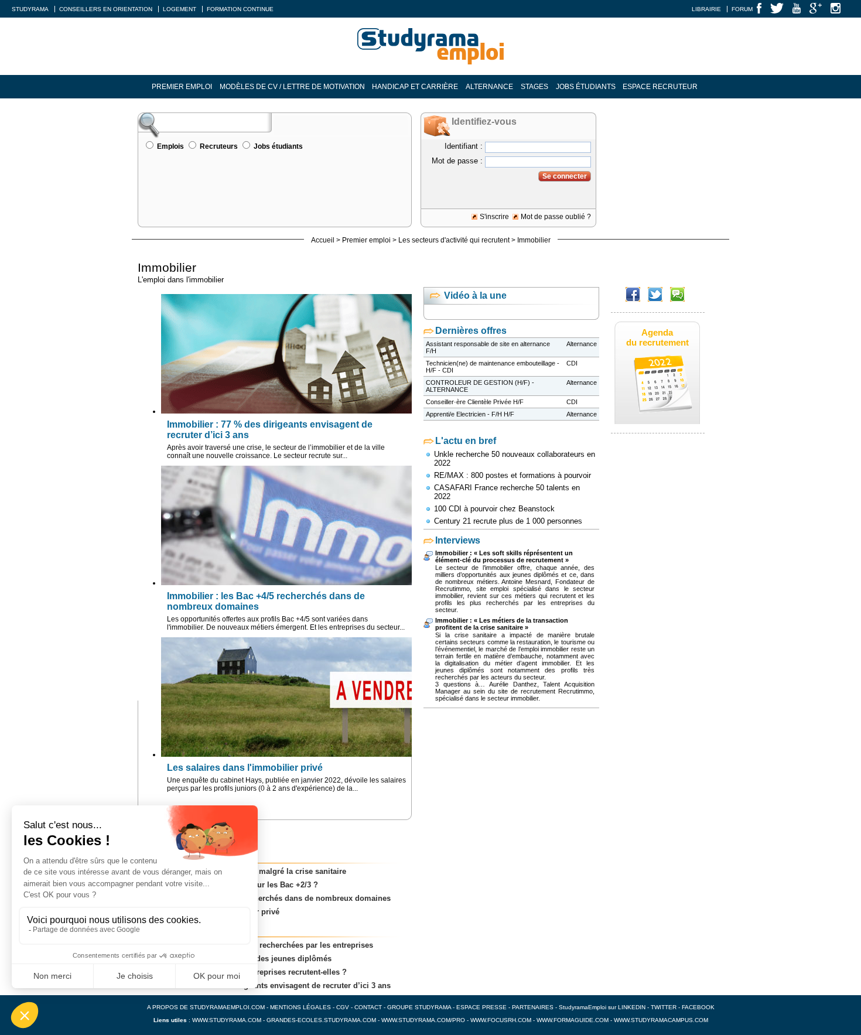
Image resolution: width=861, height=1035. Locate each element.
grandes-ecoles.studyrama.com (321, 1020)
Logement (179, 9)
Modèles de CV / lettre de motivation (292, 87)
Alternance (489, 87)
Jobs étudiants (586, 87)
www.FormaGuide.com (573, 1020)
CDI (572, 363)
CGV (342, 1007)
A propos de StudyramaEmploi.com (206, 1007)
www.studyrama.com (226, 1020)
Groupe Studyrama (419, 1007)
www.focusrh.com (500, 1020)
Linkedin (631, 1007)
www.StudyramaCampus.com (661, 1020)
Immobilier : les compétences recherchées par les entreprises (261, 945)
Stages (534, 87)
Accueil (322, 240)
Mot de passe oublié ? (556, 217)
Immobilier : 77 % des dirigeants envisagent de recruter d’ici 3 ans (270, 985)
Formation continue (240, 9)
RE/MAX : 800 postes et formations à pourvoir (512, 475)
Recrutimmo (575, 691)
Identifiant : (464, 146)
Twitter (664, 1007)
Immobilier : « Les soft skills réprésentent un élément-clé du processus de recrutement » (504, 556)
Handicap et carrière (415, 87)
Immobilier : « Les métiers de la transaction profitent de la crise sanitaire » (501, 624)
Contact (368, 1007)
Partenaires (533, 1007)
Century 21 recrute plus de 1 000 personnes (508, 521)
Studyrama (30, 9)
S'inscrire (494, 217)
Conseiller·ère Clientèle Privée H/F (475, 401)
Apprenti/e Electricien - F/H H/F (470, 414)
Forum (742, 9)
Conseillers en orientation (105, 9)
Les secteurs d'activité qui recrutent (454, 240)
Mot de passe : (457, 160)
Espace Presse (481, 1007)
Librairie (706, 9)
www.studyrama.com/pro (423, 1020)
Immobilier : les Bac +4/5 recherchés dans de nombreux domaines (270, 898)
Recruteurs (219, 146)
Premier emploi (182, 87)
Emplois (170, 146)
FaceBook (698, 1007)
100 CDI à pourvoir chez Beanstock (494, 508)
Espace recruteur (660, 87)
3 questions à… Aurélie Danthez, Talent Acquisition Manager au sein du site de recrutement (514, 688)
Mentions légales (300, 1007)
